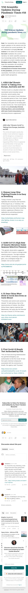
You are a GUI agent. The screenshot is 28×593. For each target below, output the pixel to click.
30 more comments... (6, 505)
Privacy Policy (19, 580)
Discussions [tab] (13, 513)
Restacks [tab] (11, 449)
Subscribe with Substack (15, 574)
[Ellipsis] (26, 463)
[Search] (25, 513)
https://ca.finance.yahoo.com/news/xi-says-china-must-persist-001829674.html (13, 317)
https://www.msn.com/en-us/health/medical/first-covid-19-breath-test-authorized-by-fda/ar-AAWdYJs (14, 371)
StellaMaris (8, 463)
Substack (6, 589)
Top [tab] (3, 513)
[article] (14, 522)
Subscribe (19, 2)
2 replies (8, 489)
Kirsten (6, 494)
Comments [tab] (5, 449)
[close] (23, 541)
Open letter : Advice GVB (9, 532)
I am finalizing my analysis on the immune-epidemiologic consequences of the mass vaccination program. (10, 535)
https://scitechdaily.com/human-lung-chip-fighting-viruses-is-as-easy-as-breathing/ (13, 220)
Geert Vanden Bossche (10, 16)
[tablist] (8, 449)
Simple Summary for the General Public (10, 523)
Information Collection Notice (17, 425)
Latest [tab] (7, 513)
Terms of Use (21, 423)
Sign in (24, 2)
